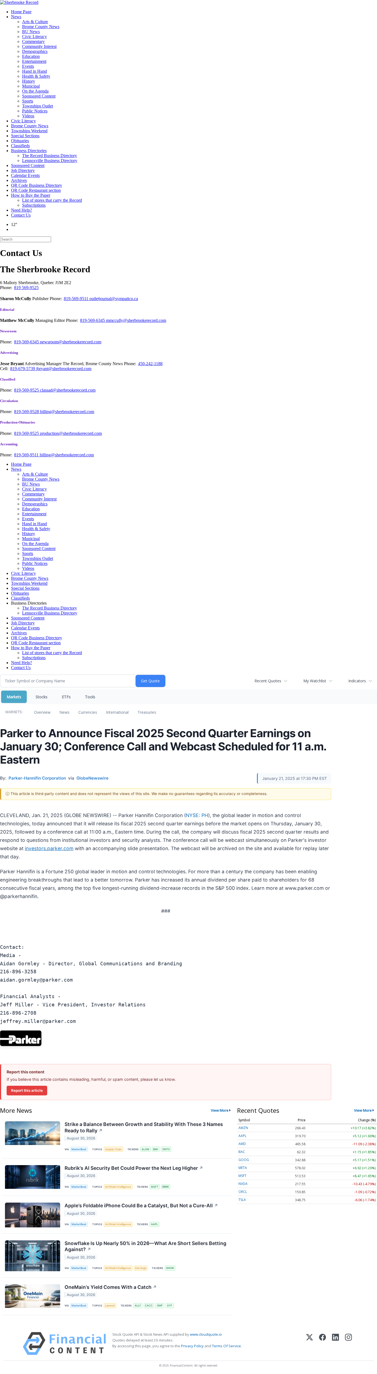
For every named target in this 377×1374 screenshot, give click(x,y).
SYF (169, 1305)
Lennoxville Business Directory (49, 160)
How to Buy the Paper (30, 195)
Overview (42, 712)
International (117, 712)
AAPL (154, 1224)
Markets (14, 696)
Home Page (21, 11)
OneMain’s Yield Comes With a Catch (111, 1287)
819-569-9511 (76, 298)
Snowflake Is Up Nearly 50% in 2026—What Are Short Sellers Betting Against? (145, 1246)
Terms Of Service (226, 1345)
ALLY (138, 1305)
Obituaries (20, 140)
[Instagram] (348, 1344)
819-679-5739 (23, 368)
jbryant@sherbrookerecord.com (63, 368)
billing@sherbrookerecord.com (67, 411)
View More (220, 1110)
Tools (90, 696)
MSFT (154, 1186)
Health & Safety (36, 76)
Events (28, 66)
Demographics (34, 51)
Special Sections (25, 135)
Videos (28, 116)
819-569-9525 (27, 390)
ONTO (166, 1149)
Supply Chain (113, 1149)
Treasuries (146, 712)
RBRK (165, 1186)
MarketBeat (78, 1149)
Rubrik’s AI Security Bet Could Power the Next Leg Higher (134, 1168)
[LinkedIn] (335, 1344)
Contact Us (21, 215)
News (16, 16)
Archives (19, 180)
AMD (242, 1143)
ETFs (66, 696)
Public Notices (34, 111)
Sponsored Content (38, 96)
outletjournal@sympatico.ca (113, 298)
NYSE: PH (197, 815)
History (28, 81)
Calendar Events (25, 175)
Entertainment (34, 61)
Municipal (31, 86)
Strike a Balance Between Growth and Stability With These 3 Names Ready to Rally (144, 1127)
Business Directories (29, 150)
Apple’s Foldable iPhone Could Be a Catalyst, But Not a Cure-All (141, 1205)
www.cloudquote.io (206, 1334)
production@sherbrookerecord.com (71, 433)
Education (31, 56)
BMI (155, 1149)
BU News (31, 31)
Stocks (41, 696)
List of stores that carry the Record (52, 200)
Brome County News (40, 26)
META (242, 1167)
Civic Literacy (34, 36)
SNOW (170, 1268)
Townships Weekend (29, 130)
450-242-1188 (150, 363)
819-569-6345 (93, 320)
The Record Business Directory (49, 155)
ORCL (242, 1191)
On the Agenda (35, 91)
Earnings (140, 1268)
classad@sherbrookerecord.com (67, 390)
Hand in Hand (34, 71)
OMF (160, 1305)
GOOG (243, 1159)
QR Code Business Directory (36, 185)
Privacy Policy (192, 1345)
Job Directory (23, 170)
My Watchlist (314, 680)
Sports (27, 101)
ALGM (145, 1149)
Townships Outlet (37, 106)
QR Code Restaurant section (36, 190)
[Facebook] (322, 1344)
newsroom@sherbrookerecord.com (70, 342)
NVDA (243, 1183)
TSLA (242, 1199)
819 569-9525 (26, 287)
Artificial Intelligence (118, 1186)
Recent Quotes (267, 680)
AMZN (243, 1127)
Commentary (33, 41)
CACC (149, 1305)
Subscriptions (34, 205)
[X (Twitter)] (309, 1344)
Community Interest (39, 46)
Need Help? (21, 210)
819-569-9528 (27, 411)
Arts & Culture (35, 21)
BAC (241, 1151)
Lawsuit (110, 1305)
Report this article (27, 1090)
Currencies (87, 712)
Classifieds (20, 145)
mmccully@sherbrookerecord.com (136, 320)
